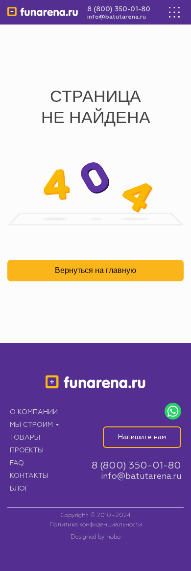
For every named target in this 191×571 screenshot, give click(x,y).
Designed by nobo (95, 537)
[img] (42, 12)
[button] (142, 437)
